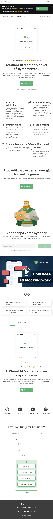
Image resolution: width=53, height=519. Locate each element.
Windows (5, 16)
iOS (25, 16)
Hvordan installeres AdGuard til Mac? (14, 303)
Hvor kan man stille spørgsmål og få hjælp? (40, 311)
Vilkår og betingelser (25, 250)
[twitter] (25, 511)
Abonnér (44, 246)
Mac (12, 16)
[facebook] (21, 511)
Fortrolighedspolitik (15, 250)
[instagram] (18, 511)
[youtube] (28, 511)
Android (19, 16)
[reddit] (35, 511)
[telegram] (31, 511)
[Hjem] (8, 2)
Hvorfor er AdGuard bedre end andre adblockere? (14, 311)
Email (3, 243)
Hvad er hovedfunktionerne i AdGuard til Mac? (39, 303)
